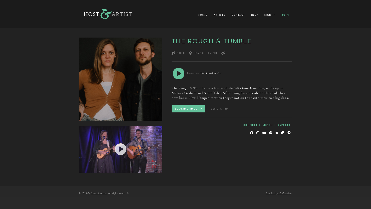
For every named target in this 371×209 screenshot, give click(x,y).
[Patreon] (282, 133)
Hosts (203, 14)
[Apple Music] (276, 133)
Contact (238, 14)
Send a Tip (219, 108)
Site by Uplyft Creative (278, 193)
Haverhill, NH (204, 53)
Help (254, 14)
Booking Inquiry (188, 108)
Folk (181, 53)
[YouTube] (264, 133)
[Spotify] (270, 133)
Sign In (270, 14)
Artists (219, 14)
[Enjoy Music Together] (108, 14)
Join (285, 14)
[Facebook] (251, 133)
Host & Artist (99, 193)
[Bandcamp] (289, 133)
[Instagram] (258, 133)
